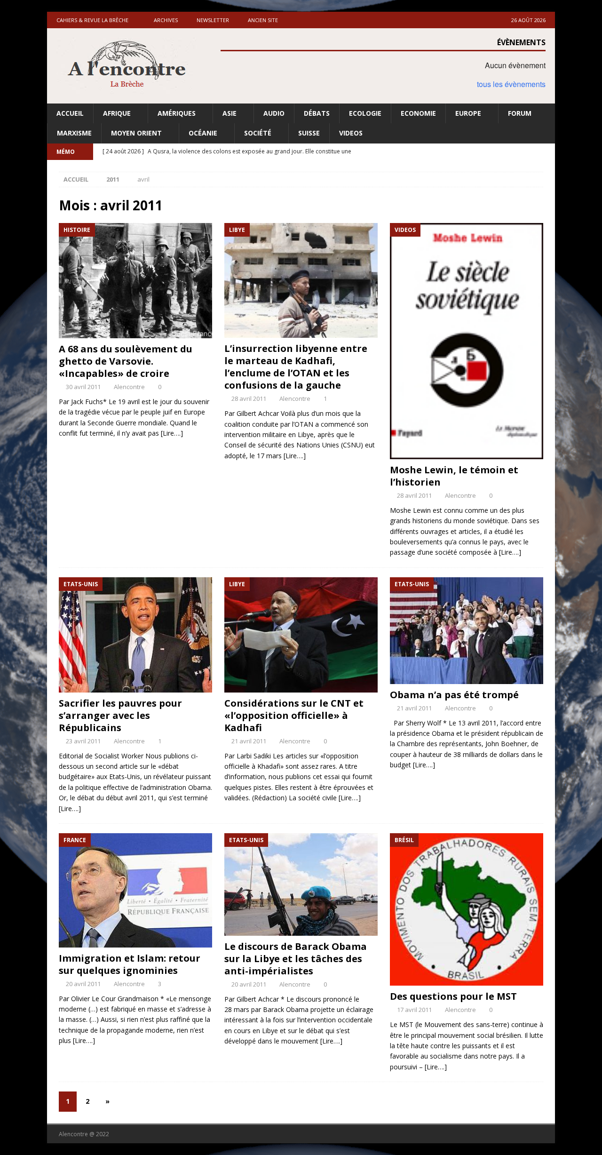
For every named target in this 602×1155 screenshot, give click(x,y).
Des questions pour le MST (453, 996)
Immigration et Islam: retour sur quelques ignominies (129, 964)
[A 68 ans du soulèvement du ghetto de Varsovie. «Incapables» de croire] (135, 280)
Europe (468, 113)
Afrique (117, 113)
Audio (274, 113)
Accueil (70, 113)
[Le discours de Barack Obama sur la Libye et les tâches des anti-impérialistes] (301, 884)
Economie (418, 113)
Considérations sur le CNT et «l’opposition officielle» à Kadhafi (294, 715)
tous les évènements (511, 84)
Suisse (309, 132)
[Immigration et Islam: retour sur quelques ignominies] (135, 890)
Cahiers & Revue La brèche (92, 20)
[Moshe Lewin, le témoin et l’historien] (466, 341)
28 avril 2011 (248, 398)
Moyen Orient (136, 132)
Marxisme (74, 132)
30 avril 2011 (83, 386)
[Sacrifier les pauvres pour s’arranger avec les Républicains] (135, 635)
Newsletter (213, 20)
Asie (229, 113)
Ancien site (263, 20)
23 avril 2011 (83, 741)
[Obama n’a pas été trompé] (466, 630)
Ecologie (365, 113)
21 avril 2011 (248, 741)
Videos (351, 132)
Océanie (203, 132)
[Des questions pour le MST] (466, 909)
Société (257, 132)
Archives (166, 20)
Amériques (177, 113)
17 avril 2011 (414, 1009)
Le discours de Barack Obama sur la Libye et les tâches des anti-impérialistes (295, 958)
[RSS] (547, 151)
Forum (519, 113)
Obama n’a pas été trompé (454, 694)
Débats (317, 113)
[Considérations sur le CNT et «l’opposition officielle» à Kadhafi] (301, 635)
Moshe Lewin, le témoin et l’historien (454, 475)
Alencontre (129, 386)
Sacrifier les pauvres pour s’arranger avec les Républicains (120, 715)
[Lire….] (172, 433)
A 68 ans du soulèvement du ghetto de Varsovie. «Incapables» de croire (125, 361)
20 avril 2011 (83, 984)
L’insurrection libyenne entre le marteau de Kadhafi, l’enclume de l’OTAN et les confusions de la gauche (295, 366)
